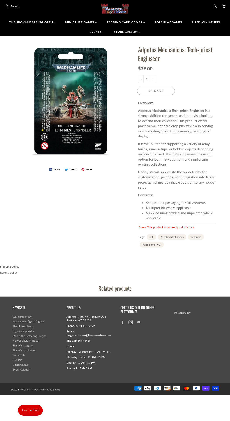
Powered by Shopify (50, 389)
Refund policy (8, 272)
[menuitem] (32, 22)
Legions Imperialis (23, 331)
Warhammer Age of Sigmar (28, 321)
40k (151, 237)
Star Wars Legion (23, 345)
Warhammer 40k (151, 244)
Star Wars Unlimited (24, 350)
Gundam (17, 359)
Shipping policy (9, 266)
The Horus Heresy (23, 326)
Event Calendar (21, 369)
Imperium (196, 237)
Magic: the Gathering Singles (29, 335)
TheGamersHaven (29, 389)
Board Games (20, 364)
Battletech (19, 355)
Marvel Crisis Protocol (26, 340)
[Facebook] (122, 322)
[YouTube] (139, 322)
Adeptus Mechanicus (172, 237)
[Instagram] (130, 322)
